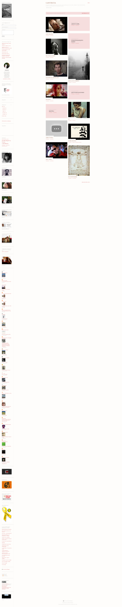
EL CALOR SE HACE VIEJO (6, 281)
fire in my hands (4, 374)
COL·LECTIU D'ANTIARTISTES (5, 441)
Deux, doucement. (73, 81)
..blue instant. (4, 284)
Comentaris (5, 575)
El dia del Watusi (4, 318)
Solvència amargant (52, 77)
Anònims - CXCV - (5, 362)
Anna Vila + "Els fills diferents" (7, 533)
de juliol (4, 108)
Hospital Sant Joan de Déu (6, 544)
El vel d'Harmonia (5, 377)
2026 (3, 106)
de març (4, 112)
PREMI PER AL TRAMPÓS (6, 446)
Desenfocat (4, 298)
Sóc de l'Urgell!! (4, 563)
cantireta (51, 3)
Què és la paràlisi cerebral (6, 561)
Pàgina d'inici (49, 7)
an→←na (3, 373)
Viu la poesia (4, 564)
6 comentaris (77, 25)
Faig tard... (49, 159)
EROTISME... (4, 418)
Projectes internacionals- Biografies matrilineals (6, 55)
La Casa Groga (4, 415)
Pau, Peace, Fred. (50, 56)
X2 (69, 119)
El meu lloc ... (4, 454)
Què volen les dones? (77, 92)
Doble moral (72, 141)
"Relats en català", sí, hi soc (6, 45)
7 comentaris (54, 112)
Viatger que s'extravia (5, 457)
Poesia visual (4, 301)
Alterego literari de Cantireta (6, 529)
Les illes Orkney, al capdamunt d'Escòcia (5, 551)
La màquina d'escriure (5, 382)
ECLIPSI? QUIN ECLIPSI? (6, 334)
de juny (4, 109)
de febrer (5, 114)
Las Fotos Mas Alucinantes (6, 424)
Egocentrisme (72, 177)
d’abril (4, 111)
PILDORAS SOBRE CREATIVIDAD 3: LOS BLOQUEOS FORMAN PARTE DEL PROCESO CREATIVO (6, 345)
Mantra (51, 111)
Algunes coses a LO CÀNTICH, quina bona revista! (7, 48)
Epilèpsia (3, 542)
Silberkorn (71, 602)
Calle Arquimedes (5, 432)
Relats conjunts (4, 410)
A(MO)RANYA (49, 34)
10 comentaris (74, 178)
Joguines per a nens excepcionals (5, 546)
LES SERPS (4, 326)
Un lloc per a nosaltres (5, 357)
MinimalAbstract (4, 272)
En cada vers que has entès (6, 293)
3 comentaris (7, 145)
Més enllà (3, 449)
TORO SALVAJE (4, 280)
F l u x (3, 322)
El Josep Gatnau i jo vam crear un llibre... (6, 50)
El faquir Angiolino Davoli (6, 370)
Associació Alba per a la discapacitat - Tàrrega (6, 535)
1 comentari (73, 120)
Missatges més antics (86, 182)
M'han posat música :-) (5, 53)
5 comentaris (51, 35)
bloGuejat (3, 314)
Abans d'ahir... (75, 24)
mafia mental (4, 385)
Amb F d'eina (49, 137)
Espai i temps (4, 354)
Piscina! (48, 99)
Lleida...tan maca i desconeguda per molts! (6, 553)
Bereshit (3, 365)
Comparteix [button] (47, 35)
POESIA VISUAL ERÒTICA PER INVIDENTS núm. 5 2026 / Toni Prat (6, 420)
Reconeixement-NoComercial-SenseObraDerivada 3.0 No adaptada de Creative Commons (6, 587)
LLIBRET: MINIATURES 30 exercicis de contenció (6, 407)
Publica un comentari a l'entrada (76, 142)
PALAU (3, 398)
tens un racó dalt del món (6, 310)
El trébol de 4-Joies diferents (6, 541)
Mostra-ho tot (4, 463)
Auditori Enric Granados (6, 537)
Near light (3, 277)
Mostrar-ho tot (85, 13)
